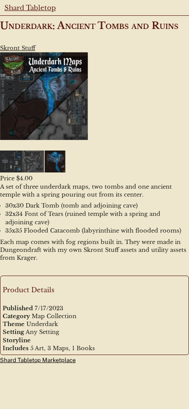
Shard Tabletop (30, 8)
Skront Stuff (17, 48)
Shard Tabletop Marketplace (38, 360)
